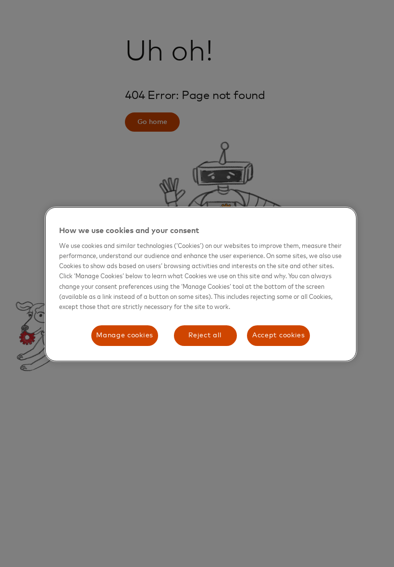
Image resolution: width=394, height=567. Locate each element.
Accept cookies (278, 335)
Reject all (205, 335)
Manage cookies (124, 335)
